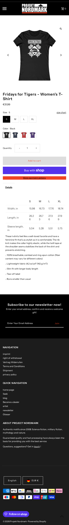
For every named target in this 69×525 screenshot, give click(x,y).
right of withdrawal (12, 358)
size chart (61, 113)
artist (5, 406)
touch (37, 446)
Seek (5, 394)
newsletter (8, 410)
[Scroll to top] (62, 516)
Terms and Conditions (14, 366)
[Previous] (8, 55)
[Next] (60, 55)
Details (8, 187)
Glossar (6, 414)
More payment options (34, 178)
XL (32, 119)
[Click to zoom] (60, 29)
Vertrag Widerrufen (13, 362)
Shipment (8, 370)
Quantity (7, 148)
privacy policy (10, 374)
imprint (6, 354)
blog (5, 398)
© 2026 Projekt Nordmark (15, 521)
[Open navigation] (11, 8)
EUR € (35, 480)
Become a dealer (11, 402)
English (12, 480)
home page (8, 390)
